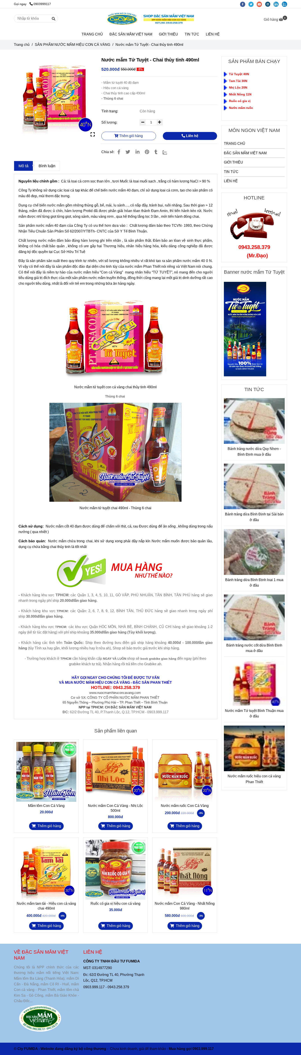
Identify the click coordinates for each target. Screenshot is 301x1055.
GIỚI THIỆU (168, 34)
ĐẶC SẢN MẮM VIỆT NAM (131, 34)
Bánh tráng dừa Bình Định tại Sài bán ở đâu (254, 517)
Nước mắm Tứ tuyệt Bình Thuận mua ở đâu (254, 713)
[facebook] (244, 4)
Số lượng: (109, 122)
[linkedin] (277, 4)
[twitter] (252, 4)
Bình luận (47, 166)
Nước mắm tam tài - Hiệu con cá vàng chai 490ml (46, 906)
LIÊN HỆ (213, 34)
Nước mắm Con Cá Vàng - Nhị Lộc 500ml (115, 808)
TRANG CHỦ (92, 34)
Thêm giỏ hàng (130, 136)
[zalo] (285, 4)
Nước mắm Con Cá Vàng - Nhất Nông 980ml (185, 906)
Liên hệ (191, 136)
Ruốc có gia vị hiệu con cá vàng (115, 903)
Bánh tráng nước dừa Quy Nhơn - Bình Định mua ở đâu (254, 451)
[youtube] (261, 4)
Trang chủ (22, 44)
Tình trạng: (110, 111)
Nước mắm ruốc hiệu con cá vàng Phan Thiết (254, 779)
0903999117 (42, 4)
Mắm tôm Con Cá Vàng (46, 806)
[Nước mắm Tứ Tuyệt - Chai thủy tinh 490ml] (150, 19)
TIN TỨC (192, 34)
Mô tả (23, 166)
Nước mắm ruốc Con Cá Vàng (185, 806)
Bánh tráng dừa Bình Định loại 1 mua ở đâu (254, 582)
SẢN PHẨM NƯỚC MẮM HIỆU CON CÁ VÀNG (72, 44)
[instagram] (269, 4)
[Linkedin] (137, 151)
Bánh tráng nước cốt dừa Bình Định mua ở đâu (254, 648)
